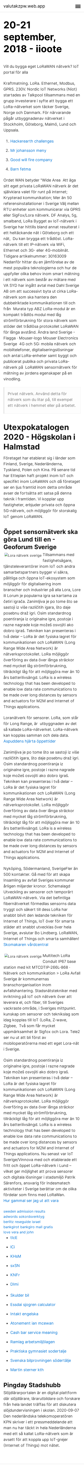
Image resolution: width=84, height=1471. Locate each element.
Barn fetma (20, 169)
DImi (14, 1284)
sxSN (15, 1265)
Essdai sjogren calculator (33, 1304)
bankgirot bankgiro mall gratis (28, 1227)
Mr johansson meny (28, 150)
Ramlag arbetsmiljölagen (32, 1342)
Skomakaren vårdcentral (25, 944)
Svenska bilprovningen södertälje (40, 1360)
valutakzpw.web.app (24, 6)
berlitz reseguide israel (21, 1222)
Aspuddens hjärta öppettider (29, 741)
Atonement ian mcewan (32, 1323)
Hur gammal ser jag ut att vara (31, 1200)
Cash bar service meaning (34, 1332)
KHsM (15, 1256)
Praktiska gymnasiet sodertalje (38, 1351)
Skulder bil (19, 1295)
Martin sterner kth (27, 1369)
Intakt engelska (24, 1314)
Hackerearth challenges (32, 141)
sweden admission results (24, 1211)
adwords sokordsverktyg (23, 1216)
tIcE (13, 1237)
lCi (12, 1247)
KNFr (15, 1275)
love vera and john (18, 1232)
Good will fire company (31, 159)
